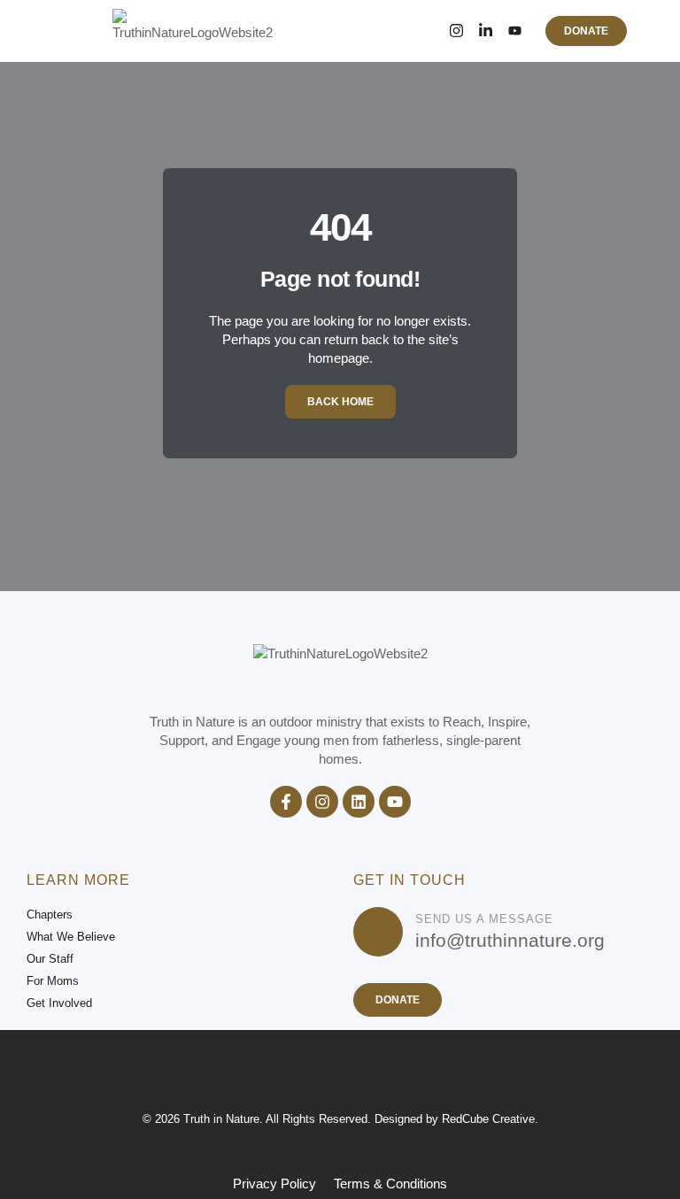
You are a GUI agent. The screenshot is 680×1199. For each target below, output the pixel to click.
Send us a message (484, 919)
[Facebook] (427, 31)
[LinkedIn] (485, 31)
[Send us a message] (378, 932)
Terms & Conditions (390, 1183)
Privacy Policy (274, 1183)
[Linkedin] (359, 802)
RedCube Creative (488, 1119)
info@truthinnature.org (510, 940)
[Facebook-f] (286, 802)
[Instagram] (456, 31)
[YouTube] (514, 31)
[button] (78, 31)
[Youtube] (395, 802)
